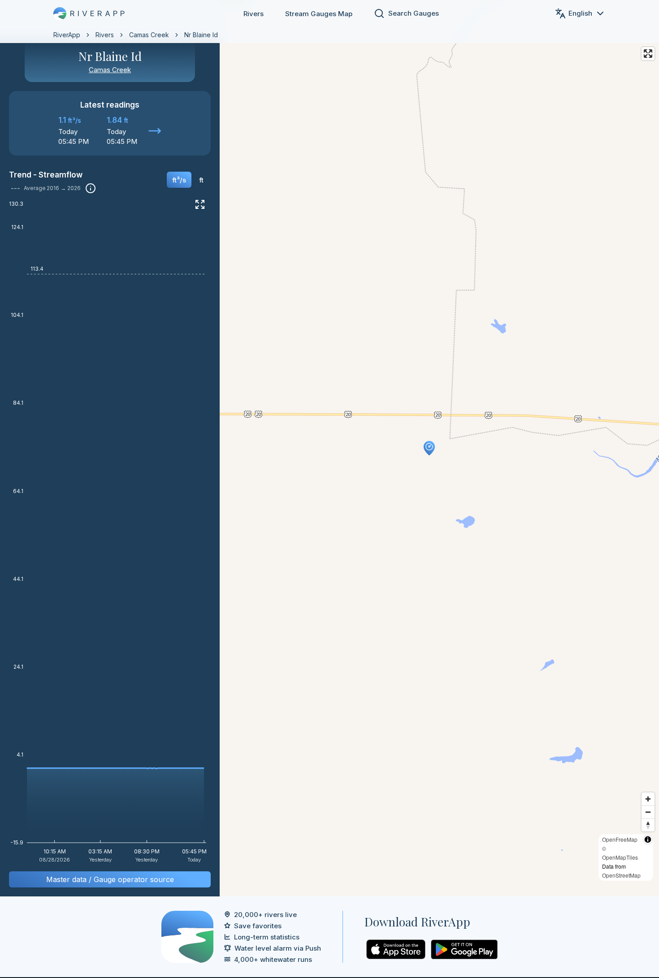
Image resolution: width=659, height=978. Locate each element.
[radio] (179, 180)
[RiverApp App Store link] (395, 949)
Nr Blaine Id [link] (201, 35)
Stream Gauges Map (318, 13)
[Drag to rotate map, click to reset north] (648, 824)
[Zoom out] (648, 811)
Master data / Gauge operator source (110, 879)
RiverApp (66, 35)
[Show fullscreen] (200, 204)
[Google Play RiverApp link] (464, 949)
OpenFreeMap (619, 839)
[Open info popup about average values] (90, 188)
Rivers (253, 13)
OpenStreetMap (621, 875)
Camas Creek (149, 35)
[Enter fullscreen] (648, 53)
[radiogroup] (188, 183)
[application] (110, 535)
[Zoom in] (648, 798)
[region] (329, 448)
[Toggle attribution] (647, 839)
